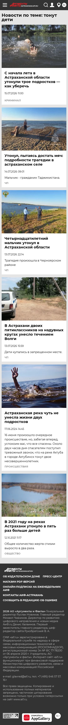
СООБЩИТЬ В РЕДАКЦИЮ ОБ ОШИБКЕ (30, 600)
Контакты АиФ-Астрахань (23, 595)
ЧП (6, 183)
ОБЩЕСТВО (12, 553)
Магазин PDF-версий (19, 581)
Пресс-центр (52, 576)
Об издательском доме (21, 576)
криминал (13, 100)
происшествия (16, 466)
